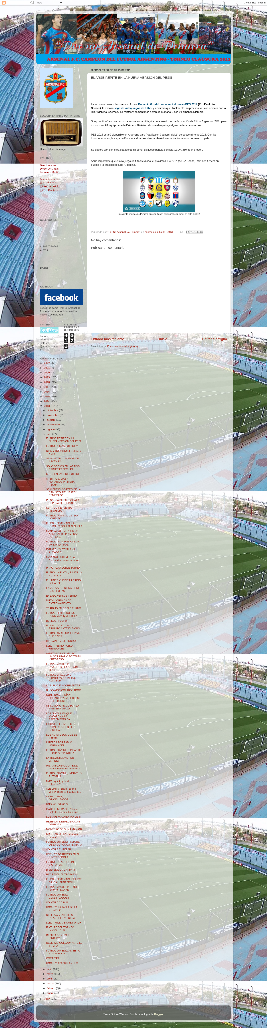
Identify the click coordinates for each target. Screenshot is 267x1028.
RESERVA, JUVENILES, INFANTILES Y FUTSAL (61, 916)
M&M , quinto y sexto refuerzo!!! (58, 782)
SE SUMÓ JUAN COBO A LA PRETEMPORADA (62, 707)
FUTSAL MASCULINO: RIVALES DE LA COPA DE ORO (62, 667)
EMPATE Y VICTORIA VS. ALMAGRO (61, 551)
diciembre (53, 410)
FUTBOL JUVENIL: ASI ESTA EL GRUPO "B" (62, 952)
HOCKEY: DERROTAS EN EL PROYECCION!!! (63, 856)
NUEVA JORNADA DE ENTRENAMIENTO (58, 602)
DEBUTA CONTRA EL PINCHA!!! (58, 937)
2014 (47, 401)
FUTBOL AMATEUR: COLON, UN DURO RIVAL (63, 543)
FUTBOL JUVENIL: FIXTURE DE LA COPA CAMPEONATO (64, 843)
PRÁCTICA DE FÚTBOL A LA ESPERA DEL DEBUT (62, 501)
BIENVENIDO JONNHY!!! (60, 869)
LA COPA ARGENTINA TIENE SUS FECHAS (63, 589)
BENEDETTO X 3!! (57, 620)
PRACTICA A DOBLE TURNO (63, 567)
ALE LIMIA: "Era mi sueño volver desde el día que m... (63, 790)
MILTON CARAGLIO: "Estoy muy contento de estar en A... (64, 767)
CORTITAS (52, 958)
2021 (47, 368)
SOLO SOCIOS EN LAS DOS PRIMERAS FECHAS (63, 468)
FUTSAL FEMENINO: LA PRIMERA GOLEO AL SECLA (64, 525)
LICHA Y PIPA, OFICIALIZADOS (57, 798)
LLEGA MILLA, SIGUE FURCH (63, 922)
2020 (47, 372)
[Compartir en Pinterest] (201, 232)
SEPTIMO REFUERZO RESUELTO (59, 509)
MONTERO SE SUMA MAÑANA (64, 829)
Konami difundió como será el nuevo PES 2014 (167, 104)
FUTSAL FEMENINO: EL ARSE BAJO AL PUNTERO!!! (64, 881)
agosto (51, 429)
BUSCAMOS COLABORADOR (63, 690)
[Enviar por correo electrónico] (187, 232)
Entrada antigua (214, 339)
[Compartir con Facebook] (198, 232)
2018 (47, 382)
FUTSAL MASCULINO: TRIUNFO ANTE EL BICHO (63, 627)
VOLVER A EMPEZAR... (59, 849)
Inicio (163, 339)
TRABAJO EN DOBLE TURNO (63, 608)
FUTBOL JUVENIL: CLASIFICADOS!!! (58, 896)
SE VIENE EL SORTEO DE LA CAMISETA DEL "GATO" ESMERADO (63, 492)
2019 (47, 377)
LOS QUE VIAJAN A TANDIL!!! (63, 816)
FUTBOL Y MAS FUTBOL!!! (62, 446)
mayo (50, 974)
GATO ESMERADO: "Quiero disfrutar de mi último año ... (63, 810)
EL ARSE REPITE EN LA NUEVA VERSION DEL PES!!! (64, 440)
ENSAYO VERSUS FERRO (61, 595)
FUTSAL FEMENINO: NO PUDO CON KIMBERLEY (62, 614)
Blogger (158, 1014)
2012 (47, 999)
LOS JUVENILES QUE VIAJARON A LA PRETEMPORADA (59, 716)
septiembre (53, 424)
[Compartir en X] (194, 232)
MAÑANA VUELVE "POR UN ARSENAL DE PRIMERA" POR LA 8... (62, 534)
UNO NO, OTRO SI (57, 804)
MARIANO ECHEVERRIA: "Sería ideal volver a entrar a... (63, 560)
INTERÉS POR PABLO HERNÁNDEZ (59, 744)
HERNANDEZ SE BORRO (61, 641)
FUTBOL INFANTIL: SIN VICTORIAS (60, 863)
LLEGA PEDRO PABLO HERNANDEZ (59, 647)
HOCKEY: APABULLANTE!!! (62, 963)
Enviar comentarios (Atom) (122, 346)
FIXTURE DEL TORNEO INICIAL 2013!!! (60, 929)
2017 (47, 387)
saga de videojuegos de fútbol (133, 108)
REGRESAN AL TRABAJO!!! (62, 874)
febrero (51, 988)
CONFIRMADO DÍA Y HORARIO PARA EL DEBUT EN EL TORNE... (63, 698)
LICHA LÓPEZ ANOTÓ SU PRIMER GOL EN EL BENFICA (61, 727)
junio (50, 969)
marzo (51, 983)
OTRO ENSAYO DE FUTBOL (63, 474)
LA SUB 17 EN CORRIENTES (63, 685)
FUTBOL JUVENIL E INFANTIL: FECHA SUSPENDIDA (64, 752)
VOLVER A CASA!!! (57, 902)
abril (49, 978)
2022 (47, 363)
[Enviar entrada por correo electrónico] (181, 232)
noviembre (53, 415)
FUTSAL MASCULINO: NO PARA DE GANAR (61, 888)
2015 (47, 396)
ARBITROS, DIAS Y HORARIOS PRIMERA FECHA (60, 481)
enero (50, 993)
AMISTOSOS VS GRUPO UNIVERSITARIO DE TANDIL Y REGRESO (64, 656)
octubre (51, 420)
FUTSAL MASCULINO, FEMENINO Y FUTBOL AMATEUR (60, 677)
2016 (47, 391)
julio (49, 434)
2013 (47, 406)
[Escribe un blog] (191, 232)
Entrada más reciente (107, 339)
